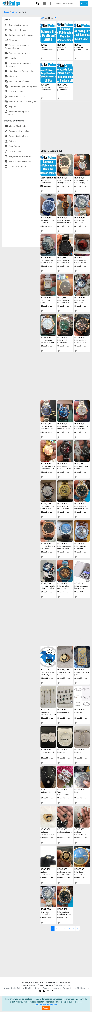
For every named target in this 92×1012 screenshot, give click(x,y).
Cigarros (13, 40)
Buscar (84, 3)
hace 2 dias (80, 878)
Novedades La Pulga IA (14, 988)
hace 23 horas (64, 678)
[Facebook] (44, 991)
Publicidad (47, 186)
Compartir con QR (17, 166)
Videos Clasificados (18, 126)
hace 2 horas (64, 186)
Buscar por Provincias (19, 131)
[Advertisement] (21, 207)
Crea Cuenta (14, 146)
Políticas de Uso (33, 988)
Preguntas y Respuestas (20, 156)
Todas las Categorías (18, 25)
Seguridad (13, 106)
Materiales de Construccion (21, 71)
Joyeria (12, 58)
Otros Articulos (16, 91)
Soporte (85, 988)
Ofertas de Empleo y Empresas (23, 86)
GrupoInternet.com (62, 985)
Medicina (13, 76)
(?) (55, 18)
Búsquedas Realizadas (19, 136)
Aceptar (46, 1008)
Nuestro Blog (15, 151)
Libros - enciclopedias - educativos (18, 64)
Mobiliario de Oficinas (19, 81)
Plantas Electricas (17, 96)
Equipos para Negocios (19, 53)
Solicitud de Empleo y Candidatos (17, 113)
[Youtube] (48, 991)
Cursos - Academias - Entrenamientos (17, 46)
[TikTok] (52, 991)
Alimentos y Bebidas (18, 30)
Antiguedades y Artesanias (21, 35)
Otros (14, 12)
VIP (42, 18)
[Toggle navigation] (38, 3)
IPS (37, 985)
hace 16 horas (81, 592)
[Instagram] (40, 991)
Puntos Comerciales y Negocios (23, 101)
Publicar (12, 141)
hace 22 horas (47, 678)
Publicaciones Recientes (20, 161)
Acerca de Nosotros (52, 988)
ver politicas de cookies (46, 1004)
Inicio (6, 12)
